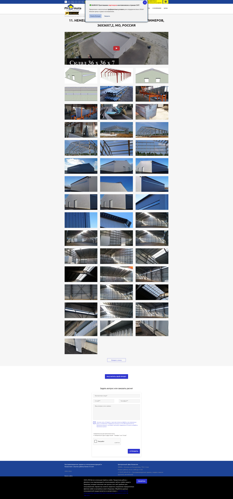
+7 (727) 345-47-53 (124, 472)
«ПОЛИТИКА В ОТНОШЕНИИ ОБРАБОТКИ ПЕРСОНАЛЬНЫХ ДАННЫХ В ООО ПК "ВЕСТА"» (106, 493)
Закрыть (107, 16)
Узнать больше (95, 16)
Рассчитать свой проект (116, 376)
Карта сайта (68, 476)
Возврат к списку (116, 360)
